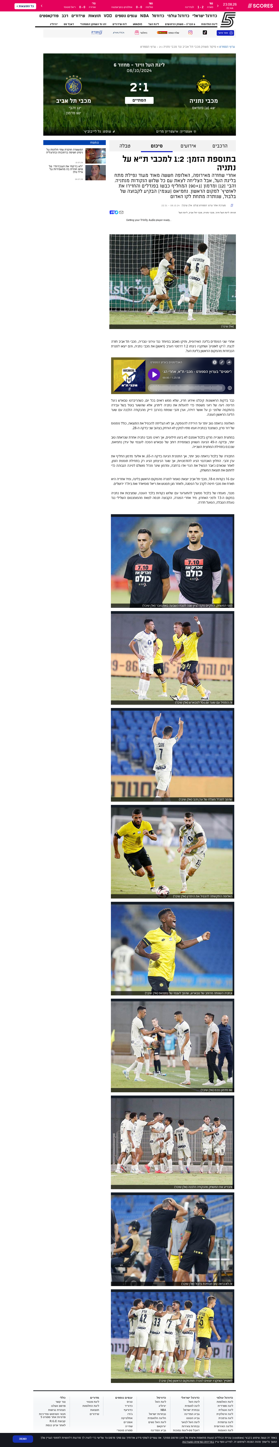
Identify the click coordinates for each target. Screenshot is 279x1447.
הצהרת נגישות (57, 1410)
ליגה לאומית (192, 1405)
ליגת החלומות (209, 24)
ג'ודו (130, 1414)
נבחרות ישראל (157, 1414)
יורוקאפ (161, 1426)
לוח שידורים (120, 24)
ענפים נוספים (126, 16)
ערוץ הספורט (222, 19)
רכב (65, 16)
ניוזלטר (143, 32)
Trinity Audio (147, 220)
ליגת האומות (225, 1430)
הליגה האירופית (223, 1426)
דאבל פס (69, 24)
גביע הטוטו (193, 1418)
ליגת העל (153, 24)
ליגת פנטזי (92, 1401)
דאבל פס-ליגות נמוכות (186, 1430)
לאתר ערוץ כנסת (56, 1425)
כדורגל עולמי (178, 16)
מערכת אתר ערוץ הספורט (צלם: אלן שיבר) (204, 205)
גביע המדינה (192, 1414)
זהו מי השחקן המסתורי (93, 24)
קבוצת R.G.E (58, 1421)
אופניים (128, 1422)
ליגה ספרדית (225, 1405)
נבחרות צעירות (191, 1426)
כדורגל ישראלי (204, 16)
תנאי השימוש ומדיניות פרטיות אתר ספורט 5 (52, 1416)
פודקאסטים (49, 16)
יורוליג (54, 24)
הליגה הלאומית (157, 1418)
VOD (108, 16)
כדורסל (158, 16)
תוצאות (94, 16)
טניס (130, 1401)
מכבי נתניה (208, 213)
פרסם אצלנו (58, 1405)
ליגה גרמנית (226, 1418)
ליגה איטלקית (225, 1414)
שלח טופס (174, 32)
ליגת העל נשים (157, 1422)
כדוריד (129, 1405)
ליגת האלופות (225, 1401)
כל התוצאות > (25, 6)
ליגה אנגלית (226, 1410)
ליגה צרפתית (225, 1422)
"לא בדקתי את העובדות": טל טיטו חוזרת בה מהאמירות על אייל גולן (66, 169)
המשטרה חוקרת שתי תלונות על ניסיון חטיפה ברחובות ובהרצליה (64, 151)
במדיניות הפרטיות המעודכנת (198, 1442)
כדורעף (128, 1410)
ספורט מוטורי (125, 1430)
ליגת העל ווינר (222, 213)
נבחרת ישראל (191, 1410)
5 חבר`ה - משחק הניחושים (180, 24)
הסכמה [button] (23, 1439)
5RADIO (137, 24)
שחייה (129, 1426)
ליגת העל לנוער (190, 1422)
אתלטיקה (127, 1418)
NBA (144, 16)
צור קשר (61, 1401)
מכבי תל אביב (195, 213)
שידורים (78, 16)
